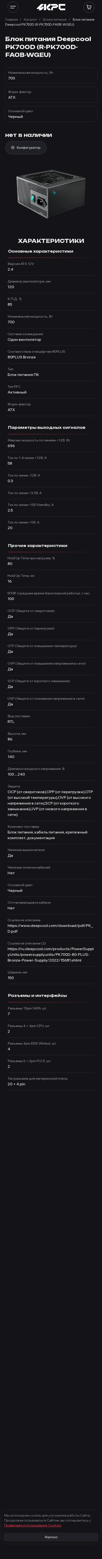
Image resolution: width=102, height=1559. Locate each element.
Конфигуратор (29, 147)
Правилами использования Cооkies (32, 1525)
